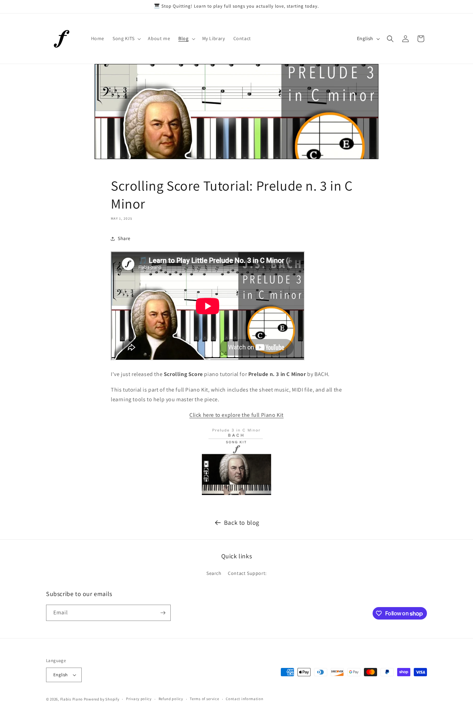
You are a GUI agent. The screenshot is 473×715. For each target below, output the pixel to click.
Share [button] (124, 238)
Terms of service (204, 698)
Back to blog (241, 522)
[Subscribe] (162, 613)
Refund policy (171, 698)
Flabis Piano (71, 699)
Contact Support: (247, 573)
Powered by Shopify (101, 699)
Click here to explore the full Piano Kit (236, 415)
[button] (126, 38)
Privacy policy (139, 698)
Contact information (244, 698)
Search (214, 573)
